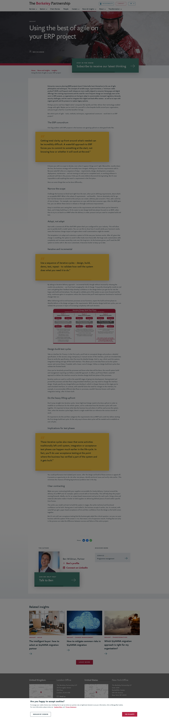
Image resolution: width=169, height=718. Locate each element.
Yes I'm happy (129, 714)
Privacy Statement (71, 707)
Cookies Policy (58, 707)
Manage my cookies (40, 714)
